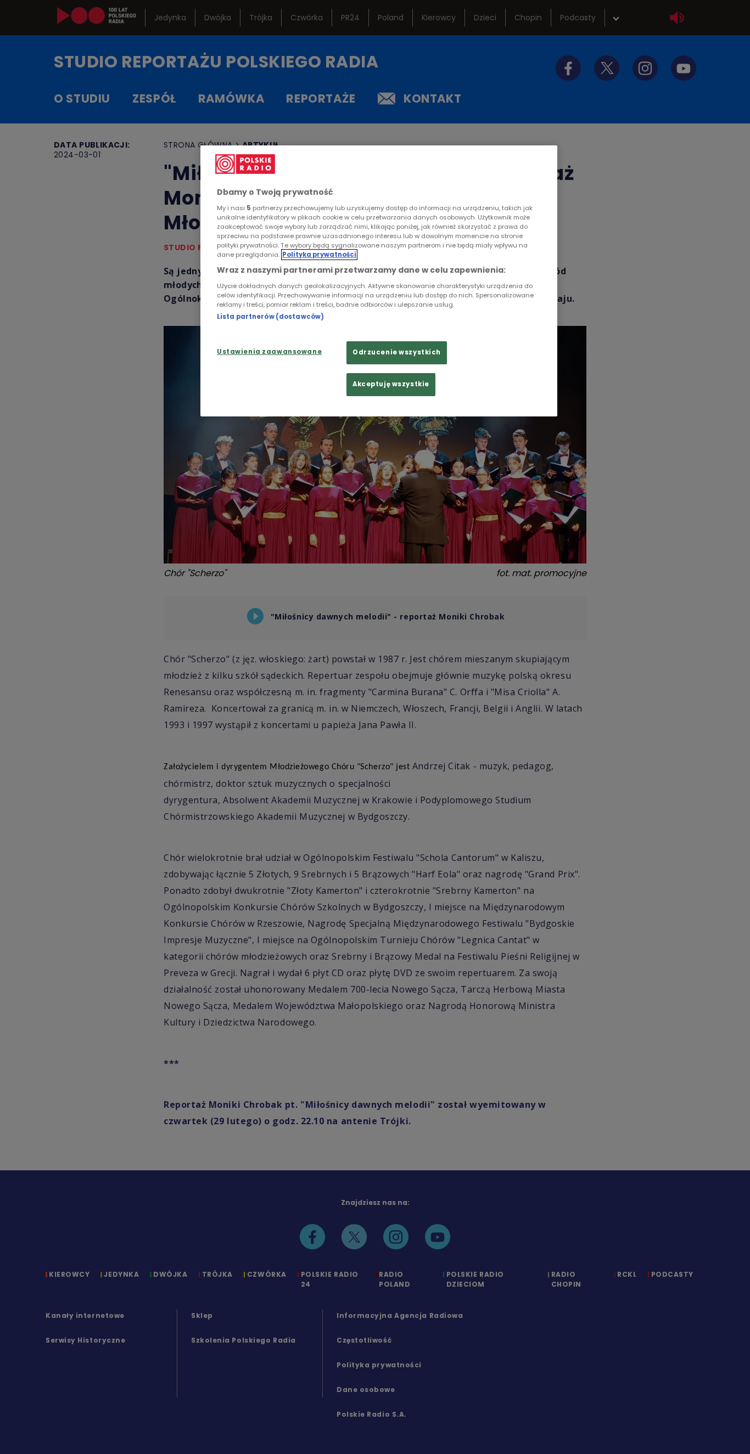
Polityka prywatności (319, 254)
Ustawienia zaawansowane (269, 351)
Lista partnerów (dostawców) (270, 316)
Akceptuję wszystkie (390, 384)
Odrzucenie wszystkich (396, 352)
